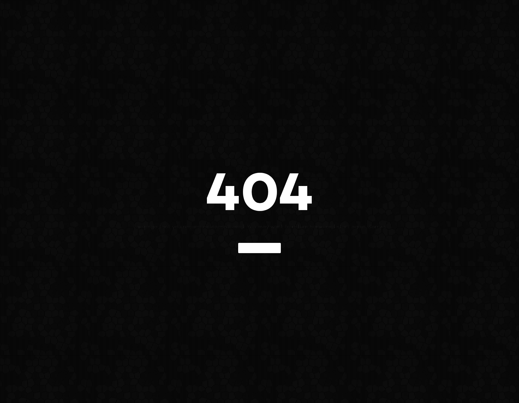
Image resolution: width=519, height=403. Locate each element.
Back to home (259, 247)
